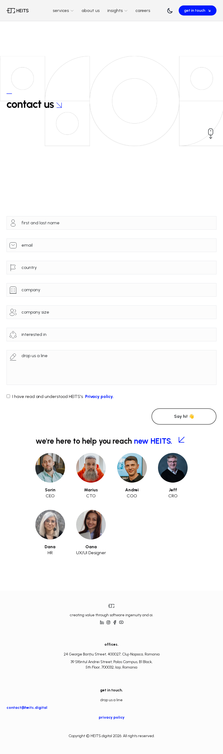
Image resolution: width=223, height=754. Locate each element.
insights (115, 10)
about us (91, 10)
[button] (170, 10)
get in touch (197, 10)
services (61, 10)
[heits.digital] (21, 10)
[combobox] (117, 267)
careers (142, 10)
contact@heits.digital (27, 707)
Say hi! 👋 (184, 416)
